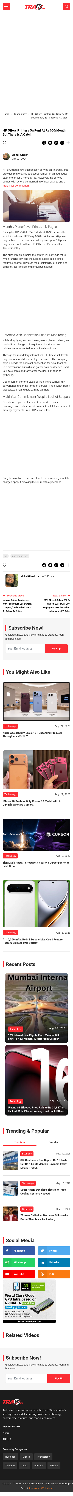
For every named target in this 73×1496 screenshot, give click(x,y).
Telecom (10, 1465)
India (24, 1465)
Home (6, 113)
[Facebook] (18, 1250)
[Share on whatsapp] (62, 143)
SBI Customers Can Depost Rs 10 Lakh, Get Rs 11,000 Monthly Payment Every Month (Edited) (43, 1164)
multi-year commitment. (16, 185)
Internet (38, 1465)
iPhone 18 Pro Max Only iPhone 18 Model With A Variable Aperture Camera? (32, 803)
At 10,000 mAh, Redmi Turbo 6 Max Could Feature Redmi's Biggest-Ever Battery (33, 941)
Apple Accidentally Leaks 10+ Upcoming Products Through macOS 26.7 (32, 734)
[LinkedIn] (54, 1262)
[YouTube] (18, 1274)
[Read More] (36, 701)
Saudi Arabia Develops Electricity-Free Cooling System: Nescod (43, 1191)
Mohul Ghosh (20, 154)
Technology (28, 1183)
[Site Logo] (35, 7)
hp (5, 556)
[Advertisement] (36, 51)
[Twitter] (54, 1250)
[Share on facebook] (44, 143)
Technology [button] (20, 113)
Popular (53, 1142)
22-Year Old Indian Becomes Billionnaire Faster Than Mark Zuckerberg (44, 1217)
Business (27, 1153)
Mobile (26, 1456)
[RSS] (54, 1274)
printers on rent (20, 556)
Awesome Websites (40, 1488)
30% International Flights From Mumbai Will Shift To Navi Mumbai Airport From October (34, 1037)
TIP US (7, 1439)
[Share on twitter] (50, 143)
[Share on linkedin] (56, 143)
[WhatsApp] (18, 1262)
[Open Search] (66, 6)
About (6, 1432)
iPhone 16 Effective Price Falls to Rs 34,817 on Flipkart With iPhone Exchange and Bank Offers (36, 1109)
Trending (19, 1142)
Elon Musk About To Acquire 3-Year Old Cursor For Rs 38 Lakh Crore (36, 864)
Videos (54, 1465)
